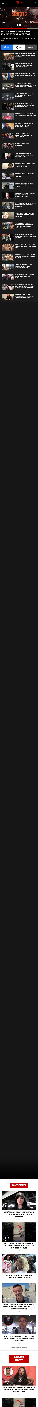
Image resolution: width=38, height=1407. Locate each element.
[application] (19, 18)
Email (32, 47)
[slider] (19, 28)
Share (8, 47)
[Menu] (2, 2)
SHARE (20, 47)
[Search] (35, 2)
